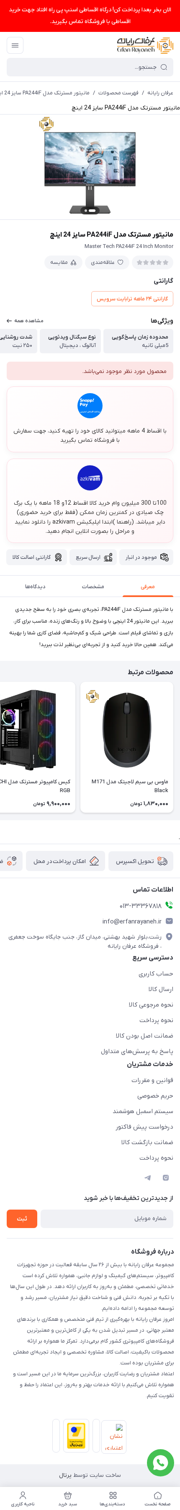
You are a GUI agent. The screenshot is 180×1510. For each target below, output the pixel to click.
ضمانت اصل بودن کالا (144, 1036)
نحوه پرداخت (156, 1020)
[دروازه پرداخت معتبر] (74, 1437)
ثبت (22, 1219)
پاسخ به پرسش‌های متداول (137, 1051)
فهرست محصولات (118, 92)
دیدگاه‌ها (35, 586)
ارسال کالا (161, 989)
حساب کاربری (156, 974)
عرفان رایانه (160, 92)
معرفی (148, 586)
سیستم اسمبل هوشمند (143, 1111)
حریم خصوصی (155, 1096)
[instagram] (165, 1177)
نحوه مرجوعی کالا (151, 1005)
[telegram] (147, 1177)
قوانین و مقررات (152, 1080)
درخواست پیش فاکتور (144, 1127)
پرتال (65, 1475)
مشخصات (93, 586)
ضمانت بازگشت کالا (147, 1142)
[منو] (15, 45)
